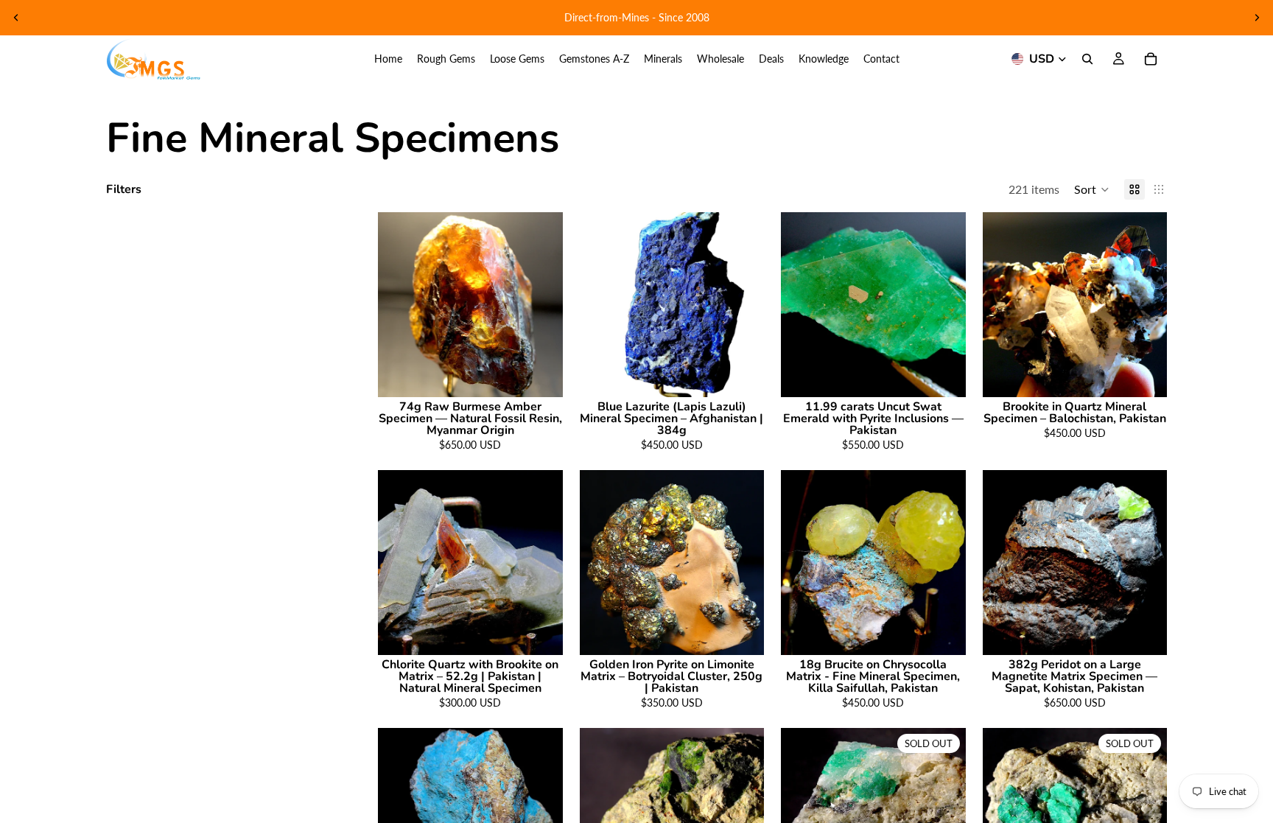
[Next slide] (1257, 17)
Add (552, 374)
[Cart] (1151, 59)
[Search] (1087, 59)
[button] (1091, 189)
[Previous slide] (16, 17)
